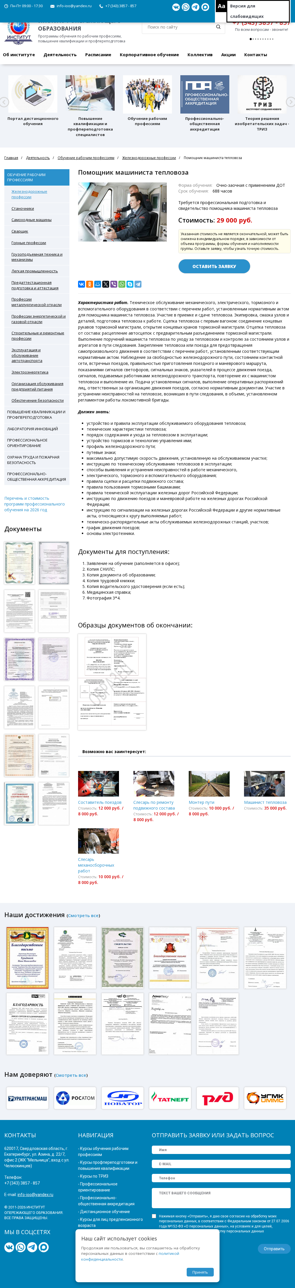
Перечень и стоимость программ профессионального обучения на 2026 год (34, 503)
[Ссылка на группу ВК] (176, 7)
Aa (222, 6)
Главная (11, 157)
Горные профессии (29, 242)
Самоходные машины (32, 219)
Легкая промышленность (35, 271)
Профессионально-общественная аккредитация (204, 124)
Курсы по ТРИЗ (94, 1176)
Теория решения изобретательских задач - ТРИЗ (262, 124)
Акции (228, 54)
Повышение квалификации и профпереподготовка (36, 414)
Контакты (255, 54)
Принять (200, 1272)
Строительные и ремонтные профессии (38, 335)
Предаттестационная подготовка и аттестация (35, 285)
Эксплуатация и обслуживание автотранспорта (27, 355)
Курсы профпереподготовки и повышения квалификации (107, 1165)
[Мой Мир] (97, 284)
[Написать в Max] (205, 7)
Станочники (23, 208)
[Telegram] (138, 284)
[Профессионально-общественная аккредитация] (205, 94)
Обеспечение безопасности (38, 400)
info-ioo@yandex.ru (74, 5)
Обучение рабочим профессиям (147, 121)
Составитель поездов (100, 802)
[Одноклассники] (89, 284)
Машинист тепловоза (265, 802)
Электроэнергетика (30, 372)
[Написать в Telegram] (195, 7)
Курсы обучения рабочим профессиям (103, 1151)
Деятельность (60, 54)
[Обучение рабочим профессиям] (147, 94)
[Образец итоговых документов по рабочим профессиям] (113, 684)
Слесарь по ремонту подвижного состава (154, 805)
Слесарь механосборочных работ (96, 865)
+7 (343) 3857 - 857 (120, 5)
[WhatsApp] (121, 284)
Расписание (98, 54)
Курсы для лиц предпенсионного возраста (110, 1222)
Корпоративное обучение (149, 54)
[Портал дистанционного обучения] (33, 94)
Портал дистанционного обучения (32, 121)
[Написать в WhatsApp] (186, 7)
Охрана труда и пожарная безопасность (33, 460)
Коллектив (200, 54)
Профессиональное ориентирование (27, 442)
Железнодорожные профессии (149, 157)
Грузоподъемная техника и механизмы (37, 257)
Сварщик (20, 231)
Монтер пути (201, 802)
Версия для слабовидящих (247, 11)
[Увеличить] (19, 563)
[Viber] (113, 284)
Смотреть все (83, 915)
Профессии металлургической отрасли (37, 302)
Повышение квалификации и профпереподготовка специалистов (90, 126)
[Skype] (129, 284)
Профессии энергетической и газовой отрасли (39, 319)
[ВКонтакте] (81, 284)
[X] (105, 284)
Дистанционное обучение (105, 1211)
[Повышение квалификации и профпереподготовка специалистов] (90, 94)
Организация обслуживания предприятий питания (37, 386)
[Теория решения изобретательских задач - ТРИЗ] (262, 94)
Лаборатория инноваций (32, 428)
